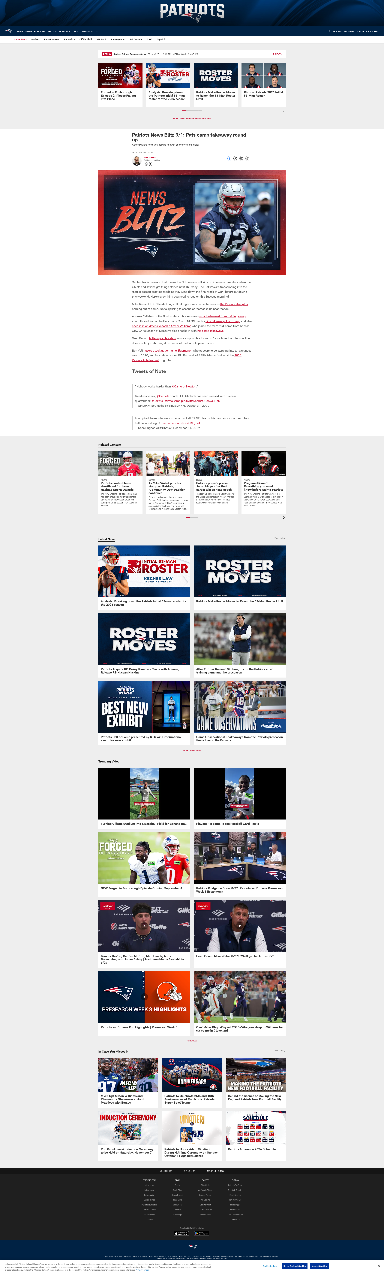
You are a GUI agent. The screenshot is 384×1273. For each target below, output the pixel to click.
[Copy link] (247, 158)
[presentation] (284, 111)
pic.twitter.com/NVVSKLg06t (181, 423)
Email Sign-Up (235, 1195)
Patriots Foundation (149, 1205)
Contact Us (235, 1220)
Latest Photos (149, 1200)
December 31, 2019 (186, 427)
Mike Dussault (150, 157)
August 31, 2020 (198, 405)
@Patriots (163, 396)
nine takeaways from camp (223, 321)
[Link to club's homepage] (8, 31)
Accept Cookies (319, 1266)
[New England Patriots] (192, 1247)
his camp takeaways (210, 330)
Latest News (149, 1185)
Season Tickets (205, 1195)
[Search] (330, 31)
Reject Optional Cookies (295, 1266)
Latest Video (149, 1190)
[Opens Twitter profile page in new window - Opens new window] (146, 164)
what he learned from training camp (222, 316)
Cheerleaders (149, 1215)
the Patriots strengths (234, 304)
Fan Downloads (235, 1200)
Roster (177, 1185)
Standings (177, 1215)
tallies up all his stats (162, 338)
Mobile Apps (235, 1205)
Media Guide (235, 1210)
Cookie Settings (270, 1266)
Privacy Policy (142, 1270)
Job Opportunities (235, 1215)
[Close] (379, 1266)
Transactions (177, 1205)
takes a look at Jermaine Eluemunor (168, 350)
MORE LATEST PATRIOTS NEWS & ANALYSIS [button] (192, 118)
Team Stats (177, 1200)
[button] (184, 111)
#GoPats (157, 400)
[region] (192, 1266)
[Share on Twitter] (235, 160)
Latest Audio (149, 1195)
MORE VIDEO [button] (192, 1041)
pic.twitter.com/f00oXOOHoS (200, 400)
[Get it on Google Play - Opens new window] (202, 1235)
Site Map (149, 1220)
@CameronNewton (184, 386)
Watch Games (205, 1215)
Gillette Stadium (205, 1210)
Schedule (177, 1210)
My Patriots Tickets (205, 1190)
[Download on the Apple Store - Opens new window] (181, 1233)
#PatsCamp (172, 400)
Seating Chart (205, 1205)
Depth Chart (177, 1190)
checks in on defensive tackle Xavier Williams (161, 326)
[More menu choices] (97, 31)
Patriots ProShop (235, 1185)
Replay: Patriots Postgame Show (130, 54)
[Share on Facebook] (229, 160)
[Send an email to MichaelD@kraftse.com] (150, 164)
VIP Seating (205, 1200)
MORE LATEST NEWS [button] (192, 750)
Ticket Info (205, 1185)
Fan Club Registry (235, 1190)
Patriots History (149, 1210)
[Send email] (241, 160)
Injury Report (177, 1195)
